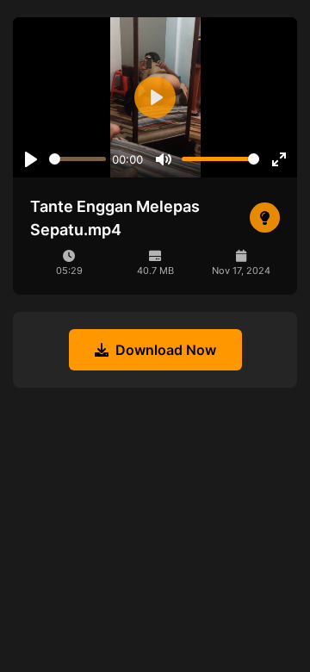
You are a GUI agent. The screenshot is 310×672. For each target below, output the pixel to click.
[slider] (77, 159)
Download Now (165, 349)
